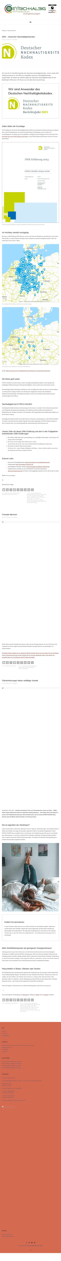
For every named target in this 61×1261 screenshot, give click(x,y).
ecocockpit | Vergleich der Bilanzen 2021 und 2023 (13, 1100)
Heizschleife (34, 1006)
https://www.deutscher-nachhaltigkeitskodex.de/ (37, 462)
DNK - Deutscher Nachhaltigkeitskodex (13, 493)
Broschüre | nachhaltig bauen (8, 1077)
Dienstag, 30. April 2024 (6, 39)
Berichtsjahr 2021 (38, 494)
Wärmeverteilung (23, 1011)
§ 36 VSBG (4, 1051)
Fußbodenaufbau (37, 1004)
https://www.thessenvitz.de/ (15, 471)
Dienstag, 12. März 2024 (6, 517)
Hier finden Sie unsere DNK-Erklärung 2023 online (15, 136)
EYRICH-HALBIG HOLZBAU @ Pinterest (11, 1065)
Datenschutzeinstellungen (8, 1236)
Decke (30, 1003)
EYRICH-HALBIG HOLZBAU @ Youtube (11, 1067)
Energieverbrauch (32, 498)
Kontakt (4, 1031)
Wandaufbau (32, 1010)
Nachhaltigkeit (4, 494)
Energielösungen (13, 665)
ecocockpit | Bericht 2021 (8, 1097)
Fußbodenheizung (23, 1006)
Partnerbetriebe (5, 1035)
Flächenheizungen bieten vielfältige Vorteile (20, 680)
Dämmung (7, 665)
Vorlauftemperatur (23, 1010)
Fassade (26, 667)
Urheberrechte (5, 1049)
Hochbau (38, 498)
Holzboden (27, 1007)
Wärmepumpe (37, 1010)
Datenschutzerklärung (7, 1234)
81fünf (37, 994)
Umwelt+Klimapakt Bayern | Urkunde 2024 (11, 1088)
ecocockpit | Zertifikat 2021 (8, 1095)
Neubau (37, 1007)
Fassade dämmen (9, 514)
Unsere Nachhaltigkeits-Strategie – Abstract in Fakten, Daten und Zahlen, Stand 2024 (21, 1080)
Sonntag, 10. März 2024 (6, 683)
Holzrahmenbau (32, 1007)
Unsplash (45, 994)
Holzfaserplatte (31, 667)
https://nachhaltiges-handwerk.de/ (24, 464)
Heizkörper (29, 1006)
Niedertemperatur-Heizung (25, 1008)
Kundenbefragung (30, 499)
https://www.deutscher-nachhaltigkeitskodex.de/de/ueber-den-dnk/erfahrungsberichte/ (28, 370)
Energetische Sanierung (32, 665)
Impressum (4, 1033)
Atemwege (27, 1003)
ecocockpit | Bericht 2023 (8, 1092)
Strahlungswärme (33, 1008)
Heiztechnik (22, 1007)
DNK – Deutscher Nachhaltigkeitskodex (18, 37)
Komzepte (25, 994)
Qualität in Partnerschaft (12, 494)
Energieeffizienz (8, 1003)
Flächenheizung (30, 1004)
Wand (28, 1010)
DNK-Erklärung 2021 (35, 497)
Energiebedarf (34, 1003)
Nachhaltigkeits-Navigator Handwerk (38, 501)
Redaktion (15, 39)
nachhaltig (36, 499)
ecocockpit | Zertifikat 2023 (8, 1091)
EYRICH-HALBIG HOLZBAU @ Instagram (11, 1063)
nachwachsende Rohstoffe (23, 668)
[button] (3, 489)
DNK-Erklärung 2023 (6, 1083)
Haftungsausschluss (6, 1047)
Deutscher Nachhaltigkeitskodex (35, 495)
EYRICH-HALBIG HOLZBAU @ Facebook (11, 1061)
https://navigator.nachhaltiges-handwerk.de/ (38, 466)
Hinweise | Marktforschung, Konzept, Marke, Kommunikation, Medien (18, 1045)
